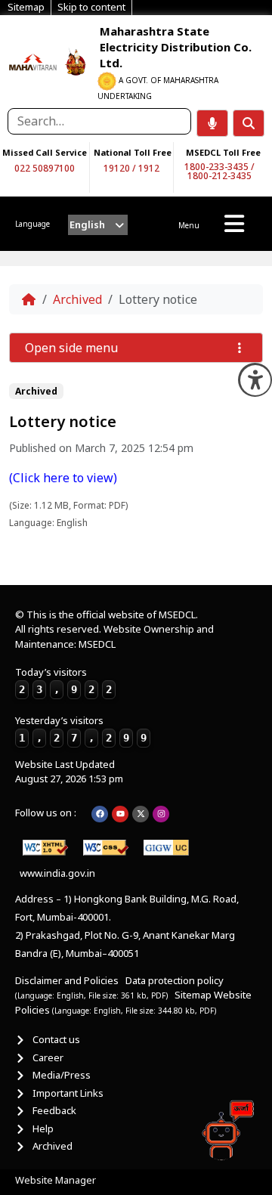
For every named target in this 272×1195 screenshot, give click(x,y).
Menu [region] (188, 225)
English (87, 224)
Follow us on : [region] (45, 812)
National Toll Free (133, 152)
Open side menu (71, 347)
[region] (33, 61)
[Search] (248, 123)
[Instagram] (161, 814)
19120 (117, 168)
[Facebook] (99, 814)
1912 (148, 168)
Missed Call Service (44, 152)
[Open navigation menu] (234, 223)
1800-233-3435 (216, 166)
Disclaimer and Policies (67, 980)
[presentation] (98, 225)
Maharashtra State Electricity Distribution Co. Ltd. (176, 46)
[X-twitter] (140, 814)
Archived (77, 299)
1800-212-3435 (219, 175)
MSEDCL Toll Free (223, 152)
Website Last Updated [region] (69, 771)
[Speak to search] (212, 123)
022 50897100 (44, 168)
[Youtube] (120, 814)
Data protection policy (175, 980)
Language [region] (32, 223)
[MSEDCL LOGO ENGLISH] (33, 61)
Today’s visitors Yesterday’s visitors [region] (81, 704)
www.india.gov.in (57, 873)
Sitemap (193, 995)
